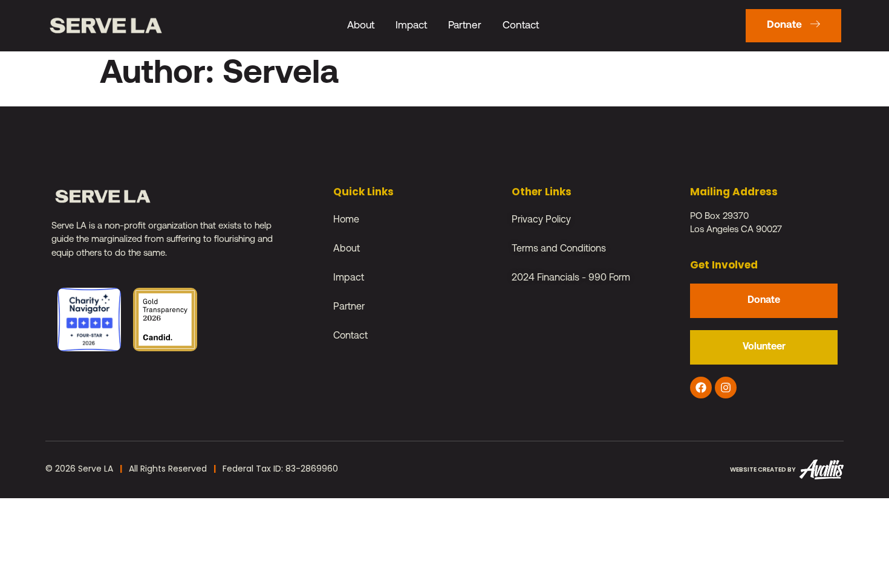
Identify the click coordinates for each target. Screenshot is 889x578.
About (360, 26)
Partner (464, 26)
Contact (521, 26)
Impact (411, 26)
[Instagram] (726, 387)
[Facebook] (701, 387)
